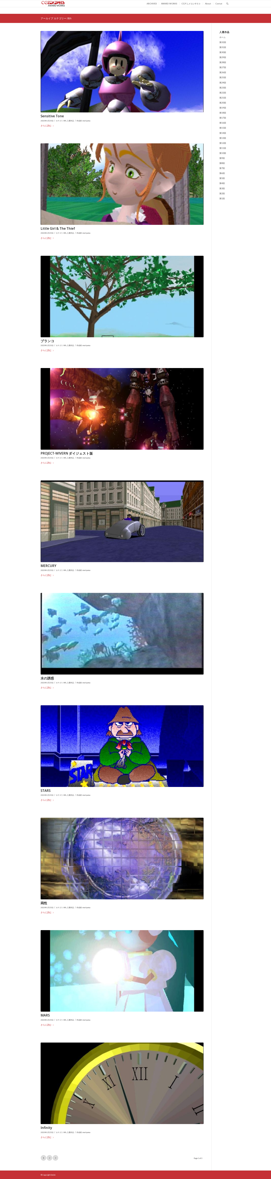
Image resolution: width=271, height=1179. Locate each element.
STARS (45, 790)
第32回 (222, 42)
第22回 (222, 92)
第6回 (222, 173)
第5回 (222, 178)
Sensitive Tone (52, 116)
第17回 (222, 118)
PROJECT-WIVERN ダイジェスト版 (67, 453)
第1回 (222, 198)
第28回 (222, 62)
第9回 (222, 158)
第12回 (222, 143)
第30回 (222, 52)
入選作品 (70, 121)
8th (65, 121)
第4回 (222, 183)
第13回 (222, 138)
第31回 (222, 47)
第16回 (222, 123)
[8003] (122, 296)
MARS (45, 1015)
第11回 (222, 148)
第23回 (222, 87)
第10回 (222, 153)
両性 (44, 903)
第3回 (222, 188)
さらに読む (46, 125)
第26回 (222, 72)
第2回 (222, 193)
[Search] (227, 3)
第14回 (222, 133)
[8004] (122, 409)
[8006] (122, 746)
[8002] (122, 184)
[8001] (122, 72)
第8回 (222, 163)
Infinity (46, 1127)
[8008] (122, 858)
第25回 (222, 77)
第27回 (222, 67)
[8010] (122, 1083)
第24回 (222, 82)
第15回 (222, 128)
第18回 (222, 112)
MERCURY (48, 566)
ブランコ (47, 341)
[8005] (122, 521)
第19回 (222, 107)
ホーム (222, 37)
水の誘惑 (47, 678)
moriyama (86, 121)
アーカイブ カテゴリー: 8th (56, 18)
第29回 (222, 57)
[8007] (122, 634)
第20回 (222, 102)
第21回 (222, 97)
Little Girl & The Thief (58, 228)
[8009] (122, 971)
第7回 (222, 168)
